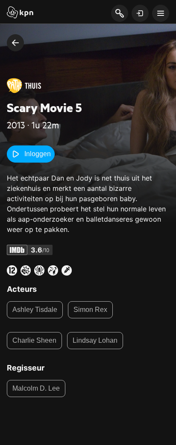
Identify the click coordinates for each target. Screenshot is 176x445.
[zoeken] (119, 13)
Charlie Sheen (34, 340)
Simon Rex (90, 309)
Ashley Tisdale (34, 309)
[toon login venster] (140, 13)
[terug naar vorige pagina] (15, 42)
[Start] (20, 13)
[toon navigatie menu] (160, 13)
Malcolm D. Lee (36, 388)
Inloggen (37, 153)
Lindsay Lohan (95, 340)
